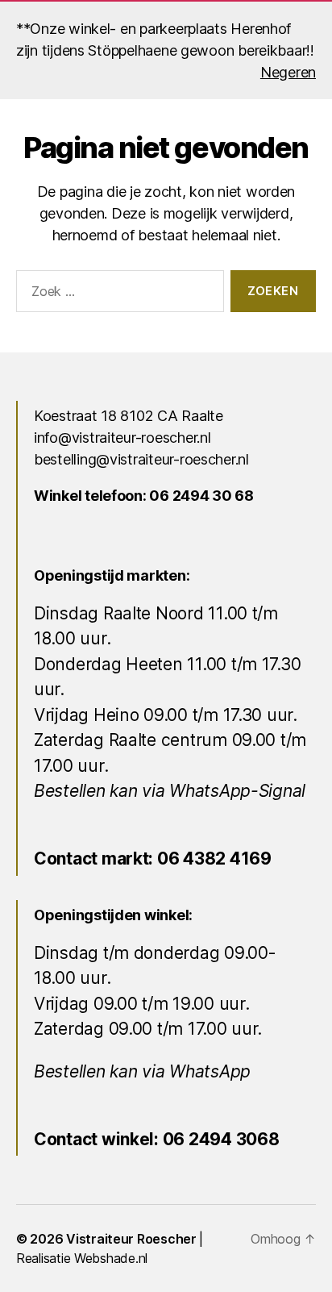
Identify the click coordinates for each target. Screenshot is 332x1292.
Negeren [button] (288, 72)
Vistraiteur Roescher (131, 1239)
